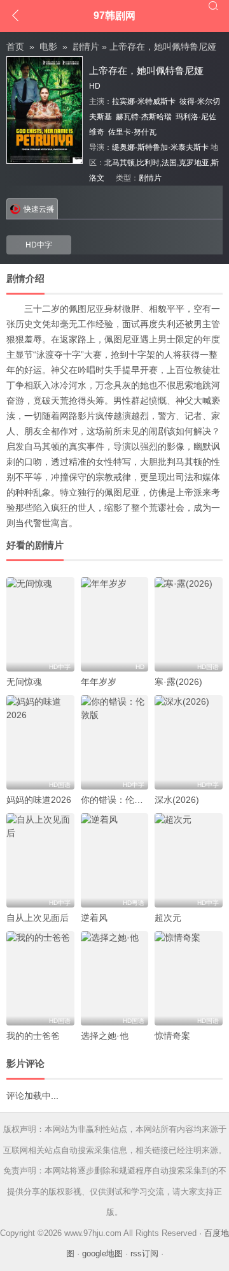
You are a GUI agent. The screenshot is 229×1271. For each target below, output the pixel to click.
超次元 (168, 918)
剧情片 (86, 46)
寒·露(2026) (178, 682)
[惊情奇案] (189, 978)
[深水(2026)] (189, 742)
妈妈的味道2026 (38, 800)
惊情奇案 (172, 1036)
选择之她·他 (104, 1036)
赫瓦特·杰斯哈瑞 (144, 116)
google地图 (102, 1253)
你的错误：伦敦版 (116, 800)
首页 (15, 46)
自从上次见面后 (37, 918)
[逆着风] (115, 860)
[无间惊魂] (40, 624)
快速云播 (39, 209)
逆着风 (94, 918)
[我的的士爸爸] (40, 978)
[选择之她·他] (115, 978)
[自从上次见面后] (40, 860)
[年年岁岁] (115, 624)
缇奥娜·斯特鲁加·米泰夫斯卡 (160, 147)
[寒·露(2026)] (189, 624)
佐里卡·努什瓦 (132, 132)
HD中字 (38, 244)
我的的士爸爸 (33, 1036)
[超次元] (189, 860)
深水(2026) (177, 800)
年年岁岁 (98, 682)
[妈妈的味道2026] (40, 742)
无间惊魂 (24, 682)
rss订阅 (144, 1253)
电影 (48, 46)
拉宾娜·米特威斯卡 (144, 101)
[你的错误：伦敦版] (115, 742)
